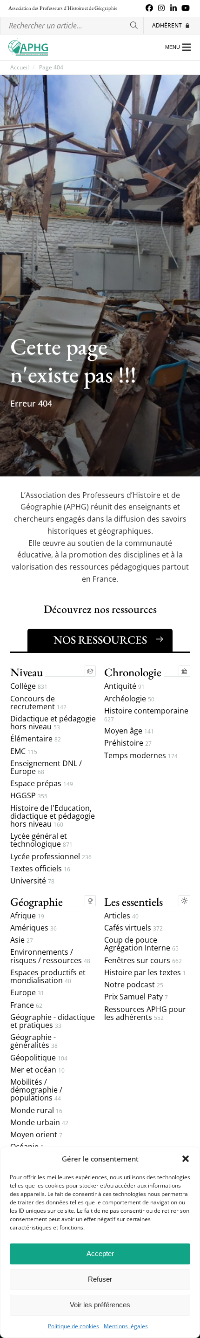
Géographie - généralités (34, 1041)
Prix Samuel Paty (136, 997)
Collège (28, 686)
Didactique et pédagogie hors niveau (53, 723)
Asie (21, 940)
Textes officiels (40, 869)
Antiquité (124, 686)
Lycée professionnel (51, 857)
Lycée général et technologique (41, 840)
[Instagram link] (161, 8)
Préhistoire (128, 743)
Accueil (19, 67)
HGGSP (28, 796)
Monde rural (36, 1110)
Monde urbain (39, 1123)
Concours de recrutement (38, 703)
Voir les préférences (100, 1305)
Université (32, 881)
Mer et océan (37, 1070)
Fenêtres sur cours (143, 960)
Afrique (27, 916)
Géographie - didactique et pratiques (52, 1021)
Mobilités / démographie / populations (36, 1090)
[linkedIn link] (173, 8)
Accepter (100, 1253)
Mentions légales (126, 1326)
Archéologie (129, 699)
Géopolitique (38, 1058)
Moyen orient (36, 1135)
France (26, 1005)
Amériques (33, 928)
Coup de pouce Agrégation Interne (141, 944)
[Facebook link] (149, 8)
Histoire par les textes (145, 973)
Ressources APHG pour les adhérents (145, 1013)
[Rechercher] (134, 25)
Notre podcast (133, 985)
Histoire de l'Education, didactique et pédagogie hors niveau (52, 816)
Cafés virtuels (133, 928)
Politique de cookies (73, 1326)
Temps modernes (141, 756)
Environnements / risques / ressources (50, 956)
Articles (121, 916)
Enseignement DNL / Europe (46, 767)
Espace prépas (41, 784)
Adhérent (167, 25)
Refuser (100, 1279)
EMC (23, 751)
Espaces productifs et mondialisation (48, 977)
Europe (27, 993)
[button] (185, 1158)
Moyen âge (129, 731)
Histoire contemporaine (146, 715)
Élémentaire (35, 739)
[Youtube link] (186, 8)
